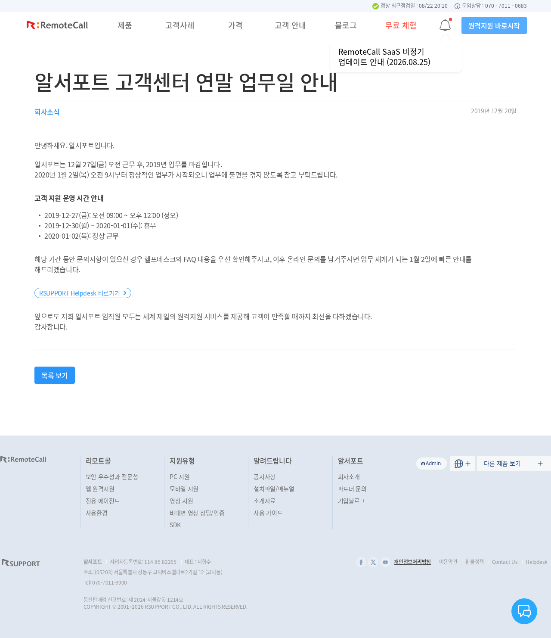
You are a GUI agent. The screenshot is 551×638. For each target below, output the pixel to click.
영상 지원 (181, 500)
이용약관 (448, 562)
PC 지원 (180, 476)
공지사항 (265, 476)
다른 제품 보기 (502, 463)
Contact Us (505, 562)
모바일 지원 (184, 488)
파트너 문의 (352, 488)
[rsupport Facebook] (361, 562)
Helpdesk (537, 562)
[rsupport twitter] (373, 562)
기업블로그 (351, 500)
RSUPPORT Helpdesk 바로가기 (79, 293)
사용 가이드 (268, 512)
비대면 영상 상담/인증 (197, 512)
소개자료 (265, 500)
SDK (175, 524)
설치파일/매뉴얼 (274, 488)
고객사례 (180, 25)
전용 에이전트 (103, 500)
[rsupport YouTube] (385, 562)
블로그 (346, 25)
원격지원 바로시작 (494, 25)
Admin (433, 463)
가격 (235, 25)
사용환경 (97, 512)
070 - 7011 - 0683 (506, 6)
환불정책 (474, 562)
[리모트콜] (57, 26)
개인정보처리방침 (412, 562)
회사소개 (349, 476)
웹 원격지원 (100, 488)
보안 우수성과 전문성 (112, 476)
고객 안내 (290, 25)
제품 (125, 25)
